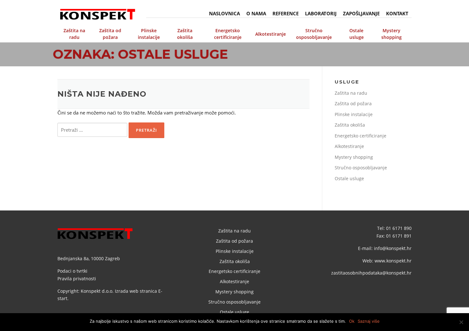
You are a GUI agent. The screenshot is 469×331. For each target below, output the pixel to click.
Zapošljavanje (361, 13)
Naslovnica (224, 13)
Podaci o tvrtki (72, 271)
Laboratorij (321, 13)
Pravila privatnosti (76, 279)
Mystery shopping (391, 33)
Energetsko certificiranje (228, 33)
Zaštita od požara (110, 33)
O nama (256, 13)
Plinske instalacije (149, 33)
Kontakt (397, 13)
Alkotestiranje (270, 34)
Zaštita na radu (74, 33)
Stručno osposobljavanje (314, 33)
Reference (285, 13)
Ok (351, 321)
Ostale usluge (356, 33)
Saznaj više (369, 321)
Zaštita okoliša (185, 33)
